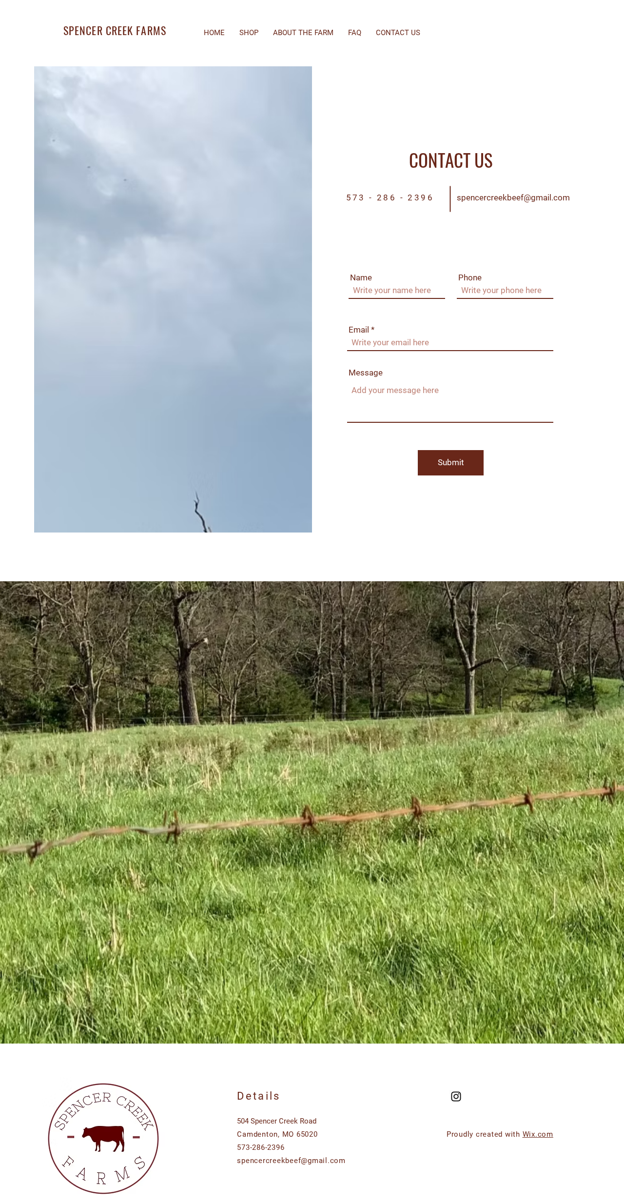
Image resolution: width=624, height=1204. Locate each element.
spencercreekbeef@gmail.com (513, 197)
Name (361, 278)
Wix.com (538, 1134)
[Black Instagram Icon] (456, 1096)
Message (366, 373)
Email (359, 330)
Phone (470, 278)
